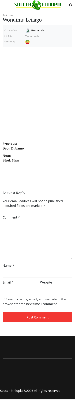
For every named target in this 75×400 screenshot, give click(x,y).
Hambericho (38, 30)
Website (46, 282)
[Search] (70, 5)
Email (8, 282)
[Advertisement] (37, 91)
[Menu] (4, 5)
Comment (11, 217)
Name (8, 265)
